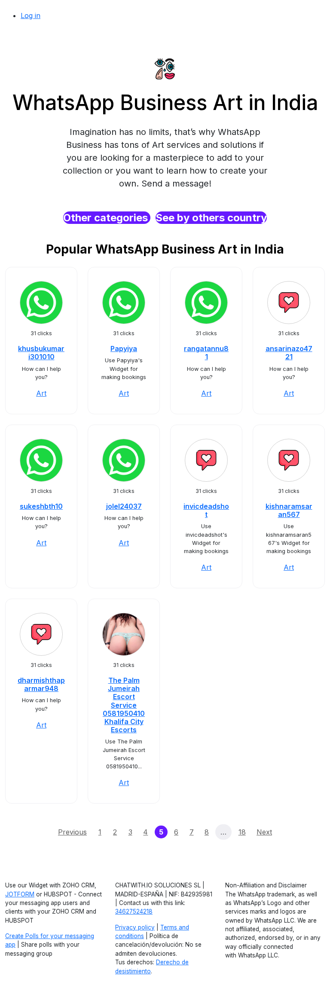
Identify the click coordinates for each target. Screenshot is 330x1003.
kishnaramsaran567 (289, 510)
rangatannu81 (206, 352)
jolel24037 (124, 506)
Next (264, 832)
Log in (30, 15)
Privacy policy (135, 927)
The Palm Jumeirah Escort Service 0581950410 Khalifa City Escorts (124, 705)
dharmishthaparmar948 (41, 684)
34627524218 (134, 911)
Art (41, 393)
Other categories (106, 217)
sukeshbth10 (41, 506)
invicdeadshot (206, 510)
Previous (72, 832)
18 (242, 832)
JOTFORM (19, 894)
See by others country (211, 217)
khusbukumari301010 (41, 352)
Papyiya (123, 348)
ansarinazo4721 (289, 352)
